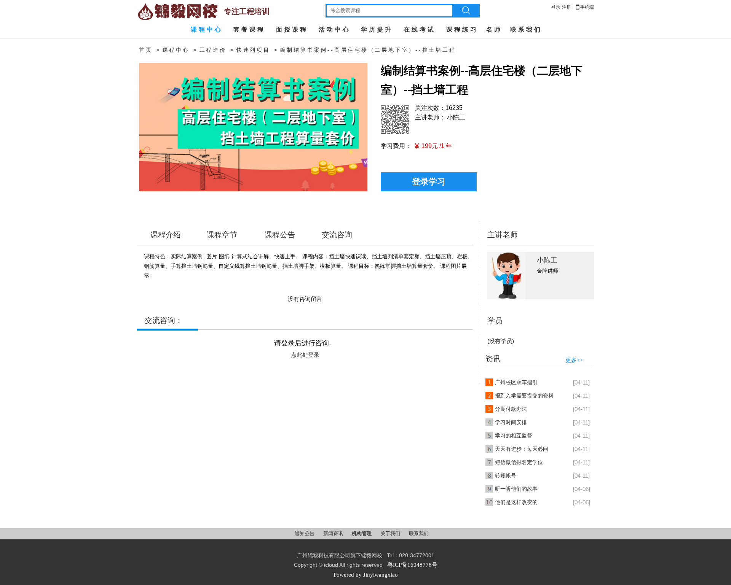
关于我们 (390, 533)
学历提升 (377, 29)
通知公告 (305, 533)
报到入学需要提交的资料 (524, 396)
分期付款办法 (511, 409)
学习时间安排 (511, 422)
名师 (494, 29)
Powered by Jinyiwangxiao (366, 575)
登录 (555, 7)
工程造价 (213, 50)
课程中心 (207, 29)
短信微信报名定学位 (519, 462)
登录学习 (428, 181)
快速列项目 (253, 50)
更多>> (574, 360)
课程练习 (462, 29)
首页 (146, 50)
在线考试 (420, 29)
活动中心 (335, 29)
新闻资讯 (333, 533)
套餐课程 (249, 29)
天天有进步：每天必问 (521, 449)
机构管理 (362, 533)
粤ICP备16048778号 (412, 565)
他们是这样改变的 (516, 502)
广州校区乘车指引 (516, 382)
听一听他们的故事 (516, 489)
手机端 (584, 7)
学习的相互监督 (513, 436)
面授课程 (292, 29)
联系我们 (526, 29)
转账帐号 (505, 475)
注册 (566, 7)
